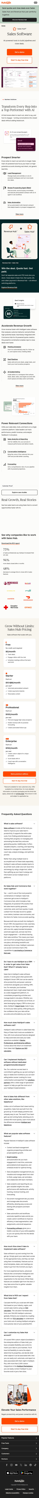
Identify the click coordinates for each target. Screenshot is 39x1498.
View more (19, 214)
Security (31, 1489)
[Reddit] (30, 1465)
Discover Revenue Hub (24, 20)
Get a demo (23, 52)
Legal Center (9, 1489)
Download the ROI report (11, 543)
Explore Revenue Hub (13, 287)
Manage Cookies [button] (28, 1493)
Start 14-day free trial (21, 60)
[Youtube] (16, 1465)
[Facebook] (7, 1465)
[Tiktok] (35, 1465)
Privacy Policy (21, 1489)
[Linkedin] (26, 1465)
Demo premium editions (23, 774)
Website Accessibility (12, 1493)
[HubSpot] (6, 2)
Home (3, 26)
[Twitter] (21, 1465)
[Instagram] (11, 1465)
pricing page (20, 794)
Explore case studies (19, 492)
